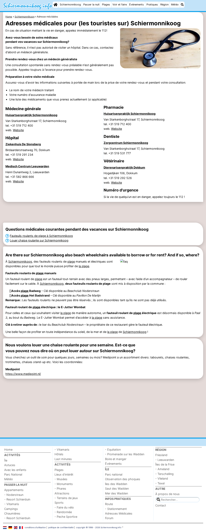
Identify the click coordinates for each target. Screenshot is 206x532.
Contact (160, 505)
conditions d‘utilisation (35, 527)
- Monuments (64, 484)
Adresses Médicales (118, 513)
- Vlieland (161, 478)
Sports (59, 502)
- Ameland (162, 469)
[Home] (55, 5)
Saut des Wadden (117, 488)
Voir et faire (119, 4)
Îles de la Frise (164, 464)
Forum (109, 518)
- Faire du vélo (64, 507)
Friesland (161, 455)
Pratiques (152, 4)
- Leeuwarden (164, 459)
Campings (11, 509)
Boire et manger (115, 459)
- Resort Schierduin (17, 499)
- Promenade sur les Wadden (124, 454)
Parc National (13, 474)
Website (18, 130)
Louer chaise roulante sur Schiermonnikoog (39, 240)
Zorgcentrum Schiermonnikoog (126, 142)
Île (5, 460)
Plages (106, 4)
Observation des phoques (122, 479)
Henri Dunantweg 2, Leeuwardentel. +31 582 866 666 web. (27, 176)
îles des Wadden (116, 484)
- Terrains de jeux (66, 498)
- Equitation (113, 449)
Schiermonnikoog (70, 4)
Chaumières (12, 513)
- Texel (160, 483)
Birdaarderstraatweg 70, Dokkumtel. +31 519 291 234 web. (27, 154)
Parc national (113, 474)
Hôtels (59, 454)
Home (8, 449)
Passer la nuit (91, 4)
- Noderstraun (13, 494)
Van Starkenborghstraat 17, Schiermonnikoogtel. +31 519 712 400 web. (35, 125)
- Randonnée (63, 512)
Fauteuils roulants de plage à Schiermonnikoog (41, 235)
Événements (136, 4)
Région (164, 4)
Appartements (14, 490)
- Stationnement (116, 509)
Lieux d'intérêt (64, 474)
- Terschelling (164, 474)
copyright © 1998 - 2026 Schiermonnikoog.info (98, 527)
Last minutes (63, 459)
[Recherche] (182, 5)
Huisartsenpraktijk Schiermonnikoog (31, 115)
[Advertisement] (103, 212)
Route (109, 504)
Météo (175, 4)
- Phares (60, 488)
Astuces (9, 465)
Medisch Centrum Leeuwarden (27, 166)
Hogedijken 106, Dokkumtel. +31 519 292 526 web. (121, 177)
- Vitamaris (11, 504)
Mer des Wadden (116, 493)
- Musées (61, 479)
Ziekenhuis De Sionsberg (23, 144)
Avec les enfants (15, 470)
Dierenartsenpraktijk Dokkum (124, 167)
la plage (84, 266)
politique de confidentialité (61, 527)
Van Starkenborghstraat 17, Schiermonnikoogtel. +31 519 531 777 (134, 151)
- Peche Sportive (66, 516)
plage (71, 261)
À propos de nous (167, 494)
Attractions (62, 493)
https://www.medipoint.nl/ (23, 373)
